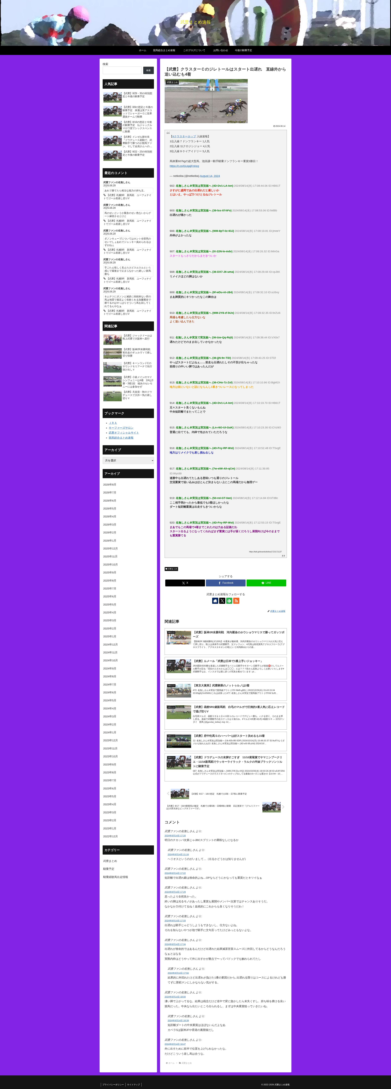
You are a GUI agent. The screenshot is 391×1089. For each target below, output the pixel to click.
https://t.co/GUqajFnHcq (184, 166)
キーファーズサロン (121, 427)
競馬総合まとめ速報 (121, 437)
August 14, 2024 (210, 176)
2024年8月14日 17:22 (175, 873)
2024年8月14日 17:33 (175, 920)
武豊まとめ (172, 569)
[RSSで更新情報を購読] (236, 601)
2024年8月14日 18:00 (175, 997)
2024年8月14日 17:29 (175, 892)
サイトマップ (133, 1084)
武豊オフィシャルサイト (124, 432)
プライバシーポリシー (113, 1084)
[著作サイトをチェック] (215, 601)
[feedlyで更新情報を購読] (229, 601)
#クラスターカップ (184, 136)
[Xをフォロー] (222, 601)
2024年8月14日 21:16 (178, 854)
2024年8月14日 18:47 (175, 1044)
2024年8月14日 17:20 (175, 835)
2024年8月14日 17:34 (175, 944)
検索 (105, 64)
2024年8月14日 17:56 (178, 973)
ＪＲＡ (113, 422)
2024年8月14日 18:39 (178, 1020)
